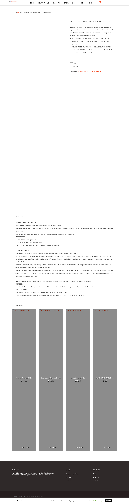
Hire (81, 3)
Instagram (119, 3)
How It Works (43, 3)
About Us (96, 477)
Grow (66, 3)
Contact (95, 481)
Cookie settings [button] (98, 501)
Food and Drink (85, 71)
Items (98, 2)
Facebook (113, 3)
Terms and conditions (72, 474)
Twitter (116, 3)
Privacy (68, 477)
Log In (89, 3)
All (18, 13)
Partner (95, 474)
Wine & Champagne (96, 71)
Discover (56, 3)
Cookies (68, 481)
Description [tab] (19, 217)
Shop (74, 3)
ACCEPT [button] (108, 501)
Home (32, 3)
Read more (25, 447)
